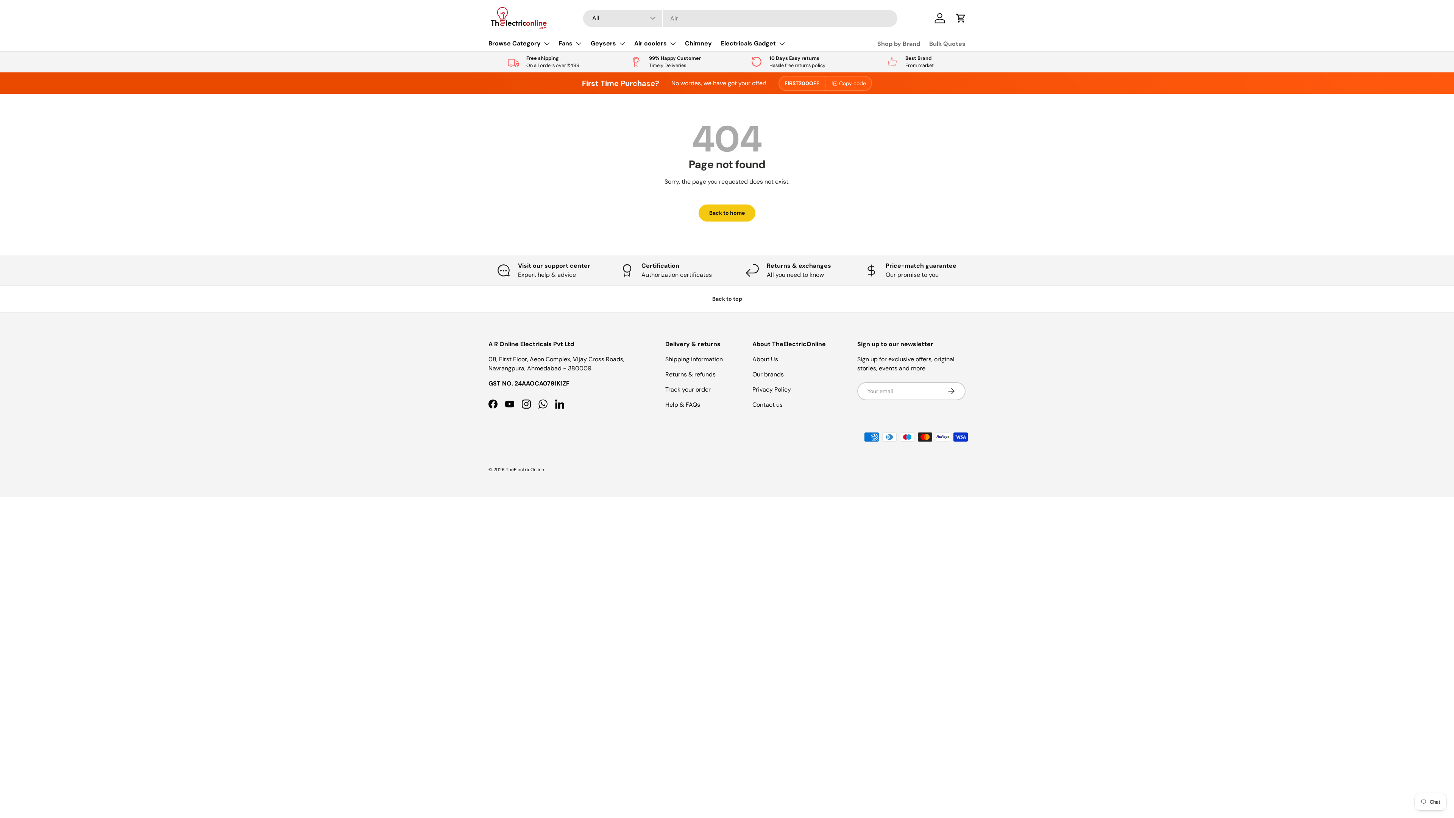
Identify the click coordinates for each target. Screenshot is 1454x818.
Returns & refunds (690, 374)
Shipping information (694, 359)
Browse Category (514, 43)
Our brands (768, 374)
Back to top (727, 298)
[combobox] (740, 18)
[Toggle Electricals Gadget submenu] (781, 43)
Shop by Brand (898, 44)
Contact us (767, 405)
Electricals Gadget (748, 43)
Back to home (727, 212)
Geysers (603, 43)
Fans (566, 43)
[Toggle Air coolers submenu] (672, 43)
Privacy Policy (771, 389)
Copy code (852, 83)
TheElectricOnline (525, 470)
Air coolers (650, 43)
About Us (765, 359)
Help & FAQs (682, 405)
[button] (961, 18)
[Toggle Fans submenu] (578, 43)
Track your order (688, 389)
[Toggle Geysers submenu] (622, 43)
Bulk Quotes (947, 44)
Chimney (698, 43)
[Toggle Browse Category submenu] (546, 43)
